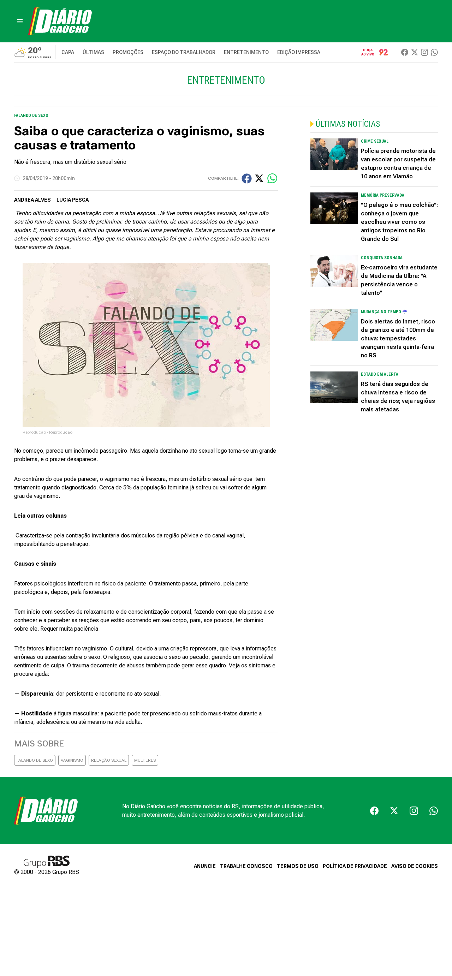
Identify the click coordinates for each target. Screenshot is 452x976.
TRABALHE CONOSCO (246, 866)
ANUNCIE (205, 866)
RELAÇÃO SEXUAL (108, 760)
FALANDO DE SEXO (35, 760)
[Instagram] (424, 52)
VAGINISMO (72, 760)
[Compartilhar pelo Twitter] (259, 178)
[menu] (20, 21)
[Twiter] (414, 52)
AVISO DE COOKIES (414, 866)
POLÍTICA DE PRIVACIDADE (355, 866)
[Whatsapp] (434, 52)
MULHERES (145, 760)
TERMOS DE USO (298, 866)
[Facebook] (404, 52)
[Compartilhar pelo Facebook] (247, 178)
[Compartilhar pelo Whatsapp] (272, 178)
